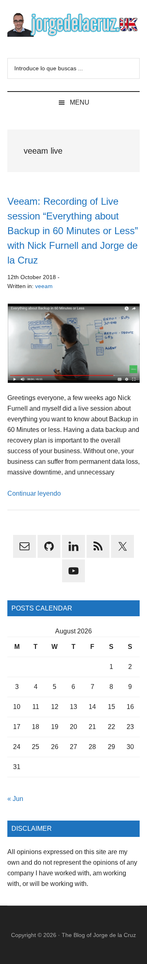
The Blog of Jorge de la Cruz (99, 935)
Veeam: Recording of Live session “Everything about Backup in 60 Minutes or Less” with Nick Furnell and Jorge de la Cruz (72, 231)
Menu (79, 102)
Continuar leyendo (34, 493)
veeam (44, 286)
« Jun (15, 798)
